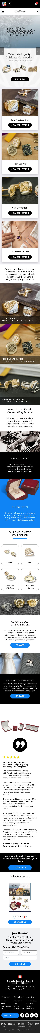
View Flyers (19, 916)
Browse (20, 645)
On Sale (4, 1001)
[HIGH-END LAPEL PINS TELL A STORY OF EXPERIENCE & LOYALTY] (20, 344)
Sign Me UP (20, 964)
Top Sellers (6, 1006)
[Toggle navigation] (37, 11)
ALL (2, 1009)
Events (16, 1006)
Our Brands (31, 1003)
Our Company (31, 1001)
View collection (20, 125)
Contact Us (20, 867)
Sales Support (19, 1009)
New (3, 1003)
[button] (8, 11)
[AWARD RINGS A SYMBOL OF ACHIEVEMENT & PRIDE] (20, 303)
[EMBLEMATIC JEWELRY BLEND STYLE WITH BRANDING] (20, 384)
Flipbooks (18, 1001)
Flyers (16, 1003)
